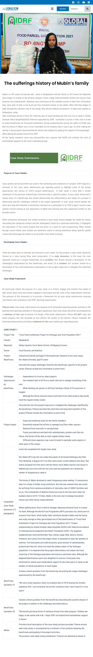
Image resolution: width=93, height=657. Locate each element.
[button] (52, 8)
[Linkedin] (89, 2)
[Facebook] (73, 2)
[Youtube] (83, 2)
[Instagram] (78, 2)
